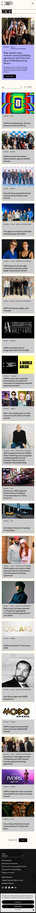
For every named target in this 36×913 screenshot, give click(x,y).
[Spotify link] (9, 887)
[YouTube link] (12, 887)
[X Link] (16, 887)
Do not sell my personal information (14, 866)
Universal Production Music (11, 869)
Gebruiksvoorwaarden (10, 863)
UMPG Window (7, 877)
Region (4, 853)
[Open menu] (32, 3)
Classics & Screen (8, 872)
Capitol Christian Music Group (12, 880)
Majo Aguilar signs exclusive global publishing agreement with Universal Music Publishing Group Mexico (17, 58)
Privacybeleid (6, 860)
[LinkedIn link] (6, 887)
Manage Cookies (8, 883)
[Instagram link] (3, 887)
